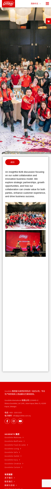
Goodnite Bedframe (13, 441)
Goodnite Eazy (11, 460)
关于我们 (9, 478)
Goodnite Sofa (11, 452)
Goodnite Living (12, 448)
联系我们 (9, 481)
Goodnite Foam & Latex (15, 445)
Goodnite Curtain (12, 467)
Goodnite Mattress (13, 437)
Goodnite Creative (13, 463)
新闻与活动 (10, 485)
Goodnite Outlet (12, 456)
